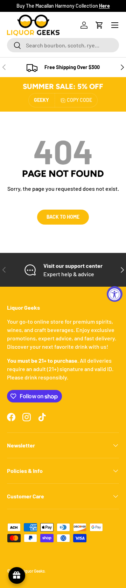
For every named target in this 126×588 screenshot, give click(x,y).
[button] (99, 25)
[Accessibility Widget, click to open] (114, 294)
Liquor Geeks (33, 570)
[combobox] (63, 45)
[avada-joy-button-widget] (16, 575)
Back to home (63, 217)
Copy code (79, 100)
